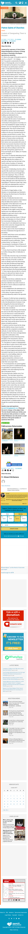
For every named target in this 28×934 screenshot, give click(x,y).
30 (4, 806)
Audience (11, 912)
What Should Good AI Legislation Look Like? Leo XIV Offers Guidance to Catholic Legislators (8, 833)
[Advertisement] (14, 556)
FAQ (7, 912)
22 (23, 801)
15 (23, 798)
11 (10, 798)
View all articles (5, 485)
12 (14, 798)
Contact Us (20, 915)
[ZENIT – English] (8, 2)
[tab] (8, 881)
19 (14, 801)
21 (20, 801)
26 (14, 804)
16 (4, 801)
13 (17, 798)
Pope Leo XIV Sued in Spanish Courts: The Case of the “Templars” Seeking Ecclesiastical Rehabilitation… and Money (17, 703)
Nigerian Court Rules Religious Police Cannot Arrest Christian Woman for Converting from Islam (13, 690)
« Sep (4, 810)
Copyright (14, 915)
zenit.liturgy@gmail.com (10, 408)
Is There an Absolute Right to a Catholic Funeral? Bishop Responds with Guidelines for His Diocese (17, 740)
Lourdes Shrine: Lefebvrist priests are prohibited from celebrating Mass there (16, 722)
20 (17, 801)
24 (7, 804)
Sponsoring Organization (21, 912)
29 (23, 804)
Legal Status (8, 915)
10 (7, 798)
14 (20, 798)
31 (7, 806)
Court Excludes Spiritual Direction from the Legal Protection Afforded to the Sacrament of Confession (14, 674)
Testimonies (4, 8)
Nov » (7, 810)
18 (10, 801)
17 (7, 801)
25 (10, 804)
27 (17, 804)
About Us (2, 912)
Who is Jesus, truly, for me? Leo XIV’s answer (8, 821)
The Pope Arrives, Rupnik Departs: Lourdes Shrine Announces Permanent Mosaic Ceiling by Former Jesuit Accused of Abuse (16, 713)
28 (20, 804)
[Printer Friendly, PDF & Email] (5, 423)
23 (4, 804)
